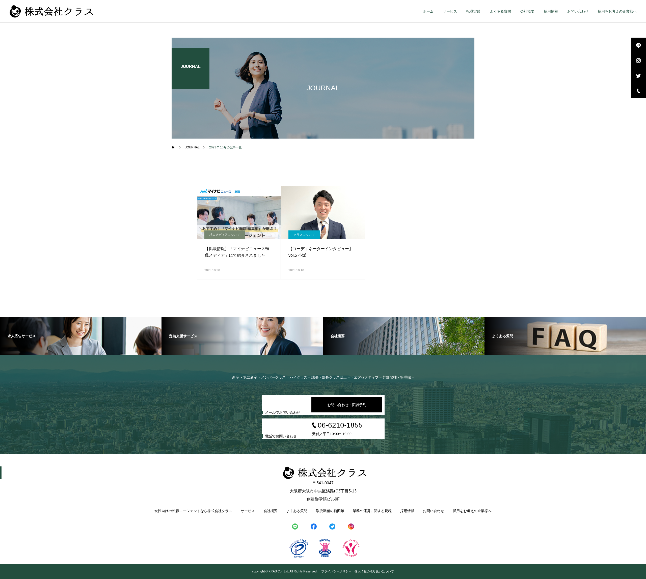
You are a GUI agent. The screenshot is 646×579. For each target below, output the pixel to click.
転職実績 (473, 11)
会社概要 (527, 11)
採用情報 (551, 11)
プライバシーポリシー (336, 571)
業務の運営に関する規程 (372, 511)
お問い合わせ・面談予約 (346, 405)
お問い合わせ (577, 11)
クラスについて (304, 234)
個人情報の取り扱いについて (374, 571)
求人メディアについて (224, 234)
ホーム (428, 11)
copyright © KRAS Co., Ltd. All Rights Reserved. (285, 571)
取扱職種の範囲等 (330, 511)
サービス (450, 11)
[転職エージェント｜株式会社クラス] (51, 11)
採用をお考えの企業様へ (617, 11)
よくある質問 (500, 11)
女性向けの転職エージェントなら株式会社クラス (193, 511)
